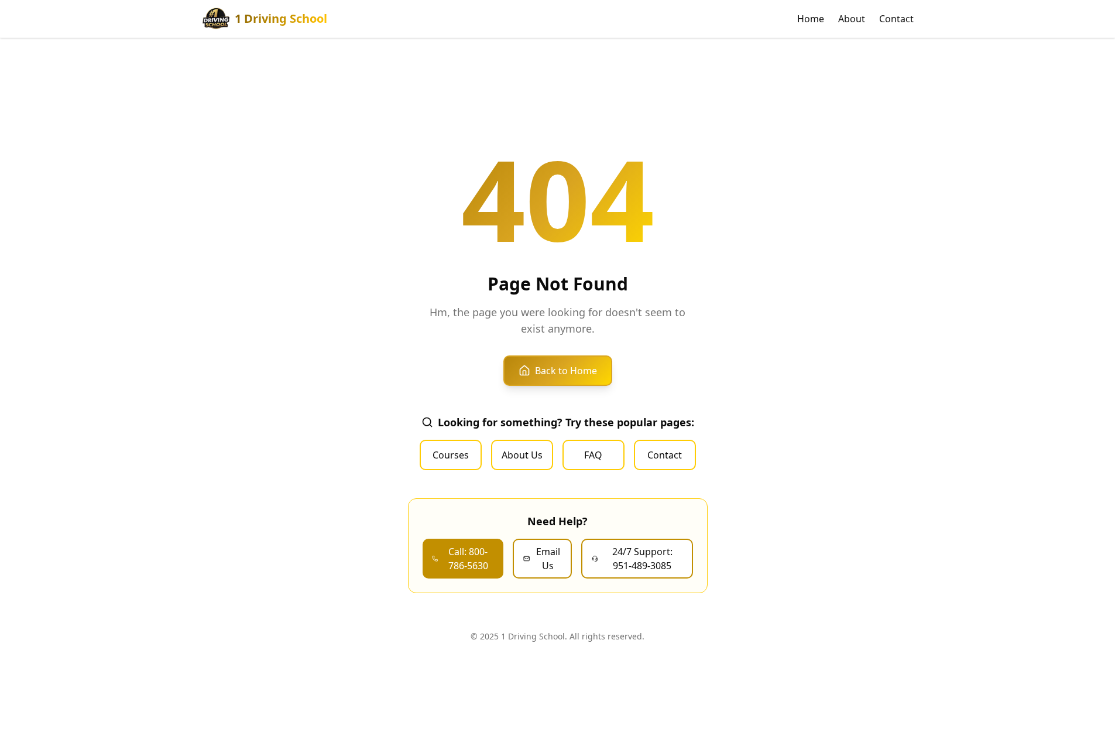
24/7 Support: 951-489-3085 (642, 558)
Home (810, 18)
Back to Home (566, 370)
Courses (451, 455)
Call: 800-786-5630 (468, 558)
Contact (896, 18)
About (851, 18)
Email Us (548, 558)
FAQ (593, 455)
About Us (522, 455)
